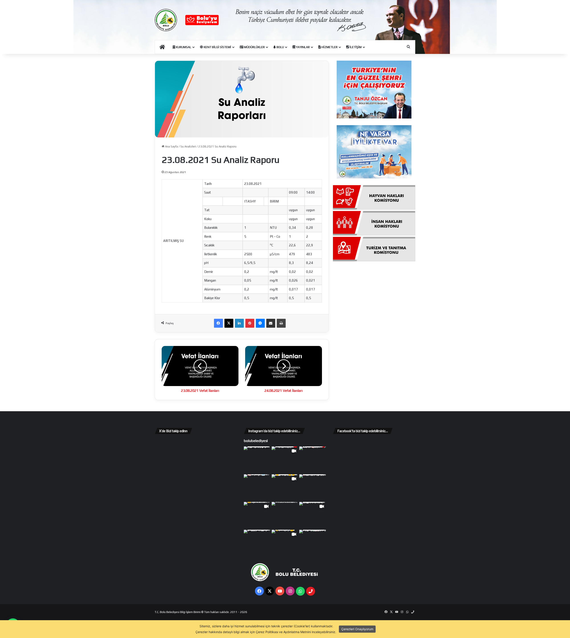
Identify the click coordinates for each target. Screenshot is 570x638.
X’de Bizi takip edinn (173, 431)
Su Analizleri (188, 146)
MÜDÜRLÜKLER (254, 47)
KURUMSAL (183, 47)
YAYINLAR (302, 47)
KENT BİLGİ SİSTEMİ (217, 47)
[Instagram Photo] (257, 459)
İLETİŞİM (355, 47)
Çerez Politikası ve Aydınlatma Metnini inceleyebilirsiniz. (296, 632)
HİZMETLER (329, 47)
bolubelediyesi (256, 440)
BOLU (280, 47)
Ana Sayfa (171, 146)
